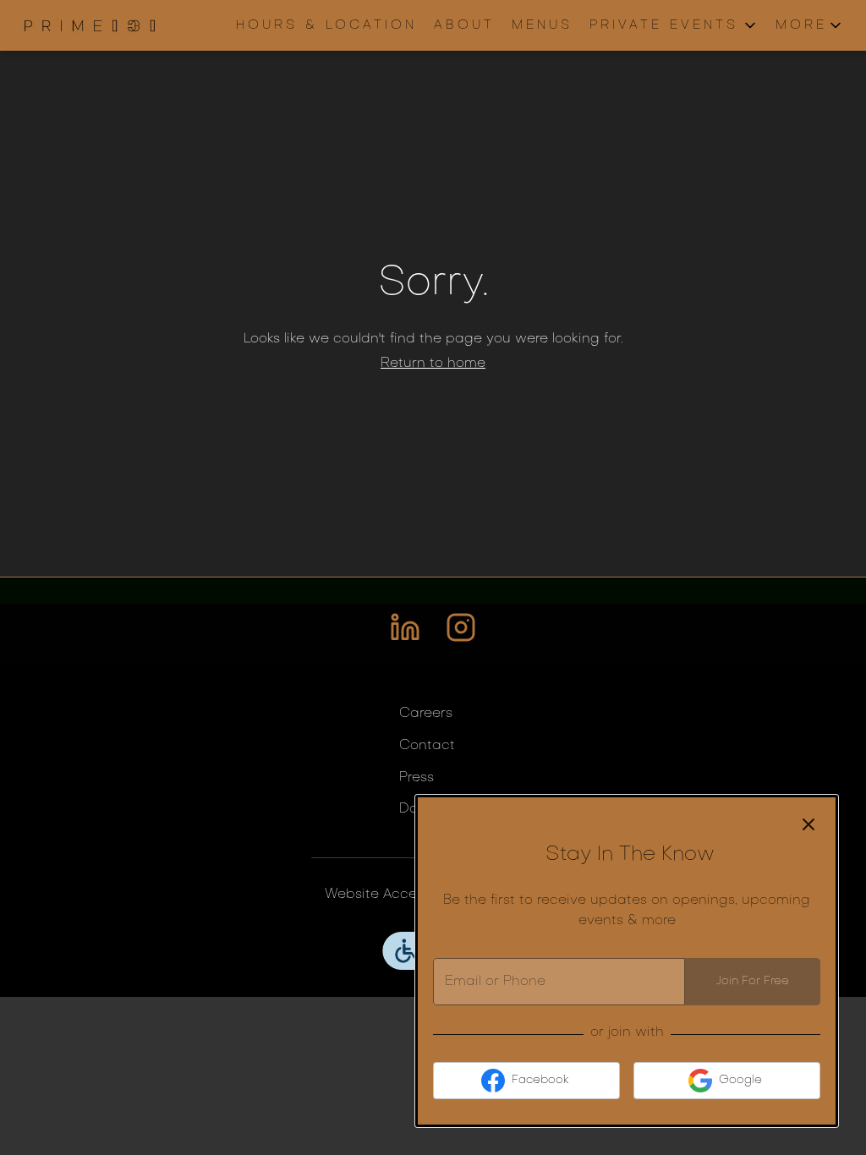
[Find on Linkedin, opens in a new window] (405, 634)
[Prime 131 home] (90, 25)
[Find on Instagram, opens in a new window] (461, 634)
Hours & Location (326, 25)
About (464, 25)
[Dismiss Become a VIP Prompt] (808, 824)
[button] (674, 25)
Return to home (433, 363)
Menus (542, 25)
